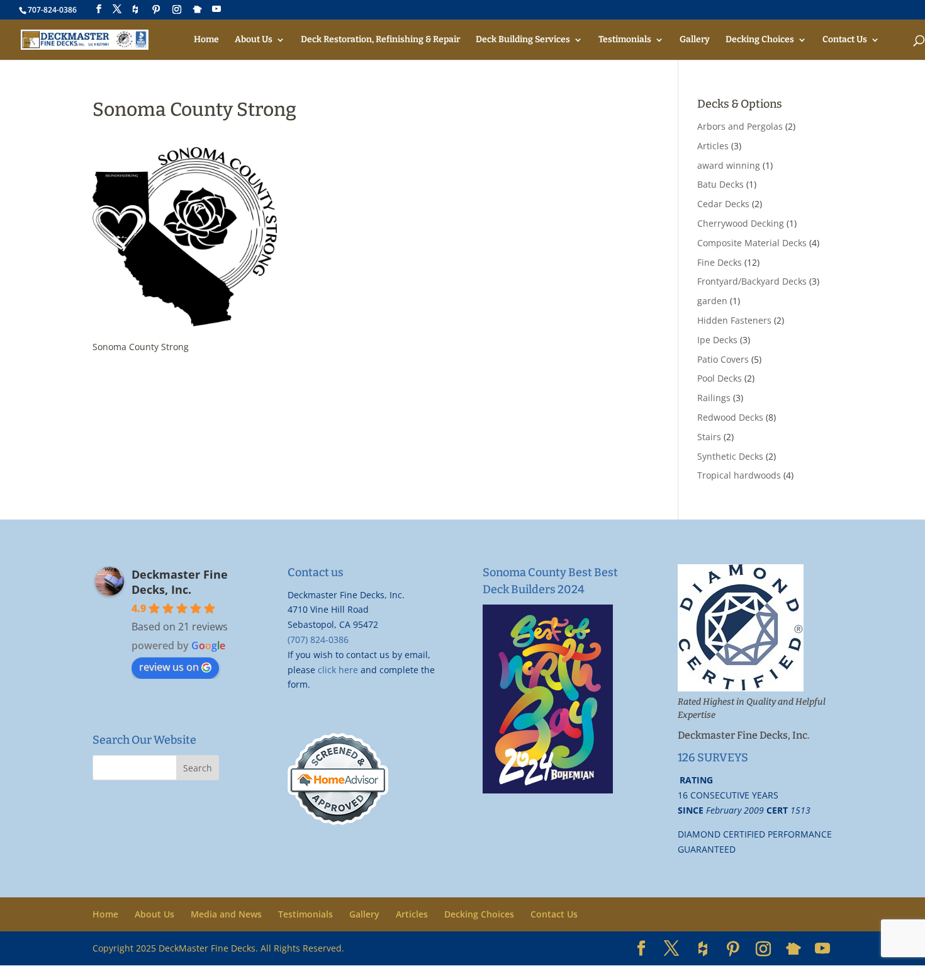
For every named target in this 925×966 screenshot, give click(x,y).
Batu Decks (720, 184)
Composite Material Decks (752, 243)
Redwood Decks (730, 417)
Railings (714, 398)
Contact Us (844, 40)
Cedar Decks (723, 204)
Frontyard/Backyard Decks (752, 281)
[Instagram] (176, 9)
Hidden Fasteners (734, 320)
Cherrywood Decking (740, 223)
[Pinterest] (156, 9)
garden (712, 301)
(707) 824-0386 (318, 639)
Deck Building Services (523, 40)
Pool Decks (719, 378)
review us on (169, 667)
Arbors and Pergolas (740, 126)
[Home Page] (85, 39)
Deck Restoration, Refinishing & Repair (380, 40)
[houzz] (135, 9)
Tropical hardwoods (739, 475)
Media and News (226, 914)
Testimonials (624, 40)
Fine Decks (719, 262)
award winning (728, 165)
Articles (713, 146)
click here (338, 670)
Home (206, 40)
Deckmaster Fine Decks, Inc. (180, 582)
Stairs (709, 437)
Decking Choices (760, 40)
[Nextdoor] (197, 9)
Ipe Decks (717, 340)
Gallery (695, 40)
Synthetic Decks (730, 456)
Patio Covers (723, 359)
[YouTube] (216, 9)
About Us (253, 40)
